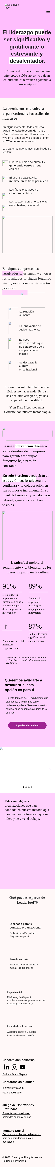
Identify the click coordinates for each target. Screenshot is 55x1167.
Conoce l (7, 1134)
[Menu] (48, 12)
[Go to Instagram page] (14, 1067)
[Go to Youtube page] (22, 1067)
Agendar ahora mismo (27, 725)
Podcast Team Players (14, 1074)
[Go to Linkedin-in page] (6, 1067)
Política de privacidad (14, 1161)
